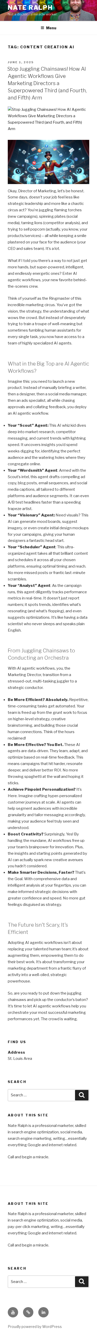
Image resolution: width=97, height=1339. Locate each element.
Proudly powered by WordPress (35, 1326)
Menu (51, 28)
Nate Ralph (30, 7)
